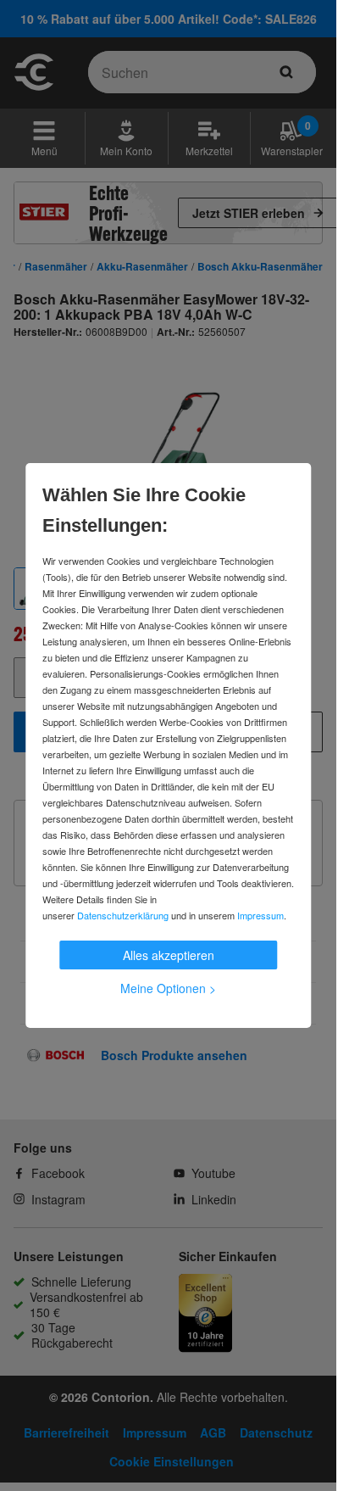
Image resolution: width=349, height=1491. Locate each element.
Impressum (260, 915)
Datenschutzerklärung (123, 915)
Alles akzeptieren (168, 955)
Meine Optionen (168, 988)
